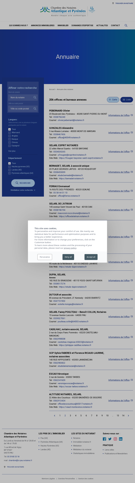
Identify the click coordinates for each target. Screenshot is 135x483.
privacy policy (70, 248)
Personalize (45, 257)
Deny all (68, 257)
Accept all (91, 257)
